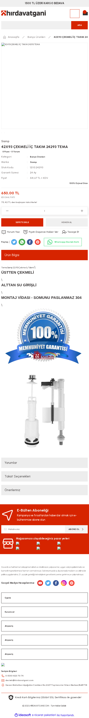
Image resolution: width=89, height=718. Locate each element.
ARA (79, 25)
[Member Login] (74, 13)
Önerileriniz (12, 490)
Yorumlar (11, 463)
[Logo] (23, 14)
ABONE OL (74, 529)
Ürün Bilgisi (12, 255)
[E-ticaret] (44, 715)
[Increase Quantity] (82, 211)
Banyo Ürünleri (37, 156)
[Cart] (85, 13)
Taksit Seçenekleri (17, 476)
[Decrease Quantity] (7, 211)
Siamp (33, 162)
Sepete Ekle (22, 222)
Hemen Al (66, 222)
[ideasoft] (22, 715)
